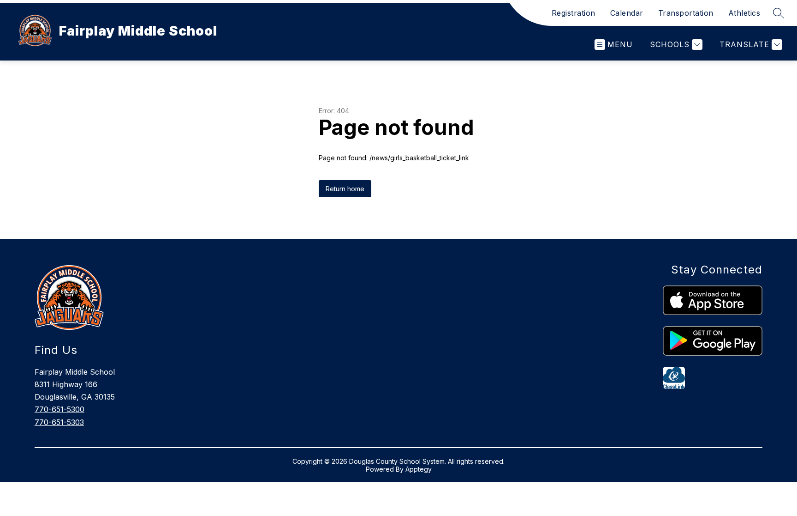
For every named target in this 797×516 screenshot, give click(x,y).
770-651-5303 (59, 422)
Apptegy (418, 469)
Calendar (626, 13)
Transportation (686, 13)
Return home (345, 189)
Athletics (744, 13)
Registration (573, 13)
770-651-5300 (59, 409)
